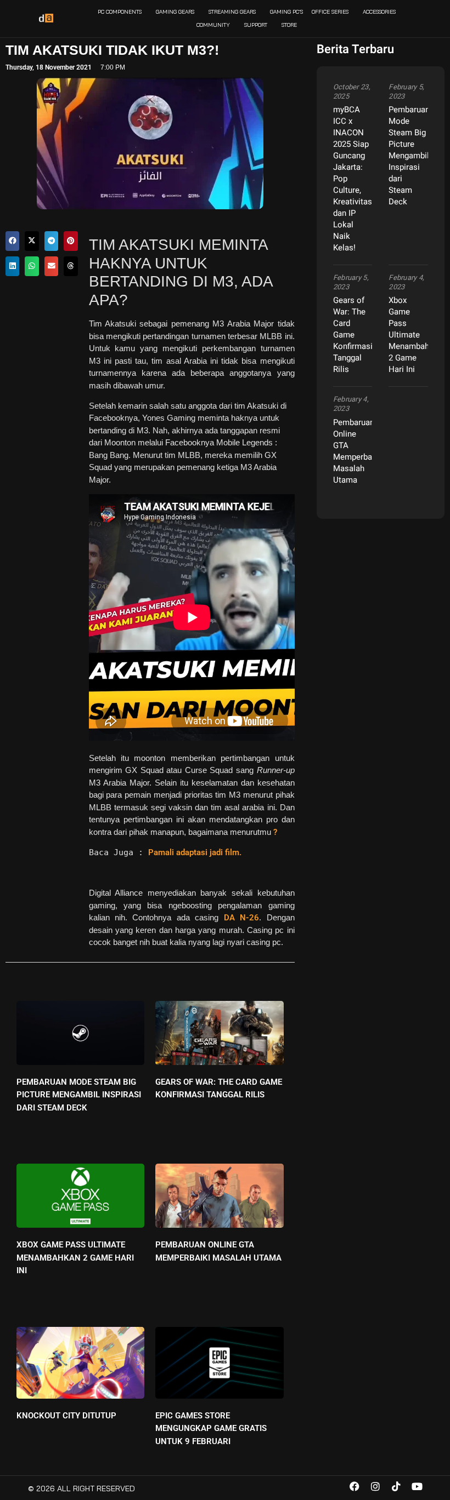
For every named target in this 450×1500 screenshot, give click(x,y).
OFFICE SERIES (330, 11)
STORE (289, 24)
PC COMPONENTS (120, 11)
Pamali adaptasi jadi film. (194, 852)
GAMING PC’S (286, 11)
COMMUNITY (213, 24)
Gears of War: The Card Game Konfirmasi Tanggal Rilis (353, 334)
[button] (12, 241)
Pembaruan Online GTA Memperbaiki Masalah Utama (357, 451)
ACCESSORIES (379, 11)
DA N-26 (241, 918)
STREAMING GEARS (232, 11)
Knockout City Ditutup (66, 1416)
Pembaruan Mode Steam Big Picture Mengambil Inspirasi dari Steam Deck (78, 1095)
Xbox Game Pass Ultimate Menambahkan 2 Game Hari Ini (75, 1257)
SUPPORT (255, 24)
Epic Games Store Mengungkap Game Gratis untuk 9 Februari (211, 1428)
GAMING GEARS (175, 11)
